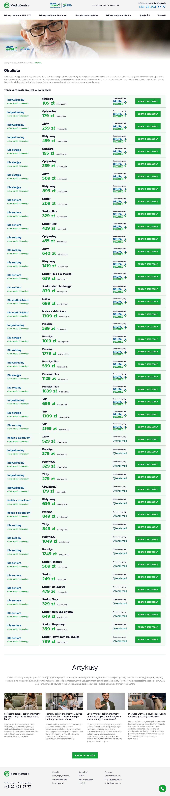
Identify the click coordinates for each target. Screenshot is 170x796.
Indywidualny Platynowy (85, 139)
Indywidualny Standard (85, 101)
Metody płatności (59, 779)
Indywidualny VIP (85, 402)
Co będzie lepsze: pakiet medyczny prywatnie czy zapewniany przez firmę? (22, 716)
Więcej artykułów (85, 755)
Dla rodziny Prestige (85, 352)
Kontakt (55, 772)
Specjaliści (145, 15)
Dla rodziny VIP (85, 427)
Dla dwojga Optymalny (85, 164)
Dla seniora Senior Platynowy (85, 627)
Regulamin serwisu (113, 775)
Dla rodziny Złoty (85, 251)
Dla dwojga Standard (85, 151)
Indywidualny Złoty (85, 126)
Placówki (162, 15)
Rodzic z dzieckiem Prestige (85, 514)
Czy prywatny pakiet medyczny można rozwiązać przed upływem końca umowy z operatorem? (104, 716)
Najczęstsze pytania (113, 779)
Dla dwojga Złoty (85, 176)
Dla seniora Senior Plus (85, 214)
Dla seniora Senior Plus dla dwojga (85, 276)
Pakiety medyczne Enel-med (52, 15)
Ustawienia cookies (113, 783)
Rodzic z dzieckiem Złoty (85, 439)
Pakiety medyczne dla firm (118, 15)
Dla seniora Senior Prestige (85, 564)
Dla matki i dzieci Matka (85, 302)
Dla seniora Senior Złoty (85, 602)
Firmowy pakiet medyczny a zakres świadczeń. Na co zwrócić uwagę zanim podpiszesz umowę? (64, 716)
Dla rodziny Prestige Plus (85, 389)
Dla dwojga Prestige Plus (85, 377)
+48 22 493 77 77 (152, 7)
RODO (81, 775)
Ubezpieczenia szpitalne (86, 15)
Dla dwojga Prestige (85, 339)
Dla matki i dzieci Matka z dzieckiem (85, 314)
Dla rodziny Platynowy (85, 264)
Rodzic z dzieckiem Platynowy (85, 502)
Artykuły (82, 783)
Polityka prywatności (60, 775)
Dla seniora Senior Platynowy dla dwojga (85, 639)
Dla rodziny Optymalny (85, 239)
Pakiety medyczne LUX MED (17, 15)
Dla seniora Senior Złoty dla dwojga (85, 614)
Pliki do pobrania (86, 779)
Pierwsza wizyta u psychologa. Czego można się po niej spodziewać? (147, 715)
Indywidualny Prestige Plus (85, 364)
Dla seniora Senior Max (85, 226)
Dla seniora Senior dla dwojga (85, 589)
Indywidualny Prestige (85, 326)
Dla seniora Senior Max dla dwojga (85, 289)
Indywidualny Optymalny (85, 114)
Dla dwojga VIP (85, 414)
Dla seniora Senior (85, 201)
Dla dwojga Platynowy (85, 189)
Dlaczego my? (58, 783)
